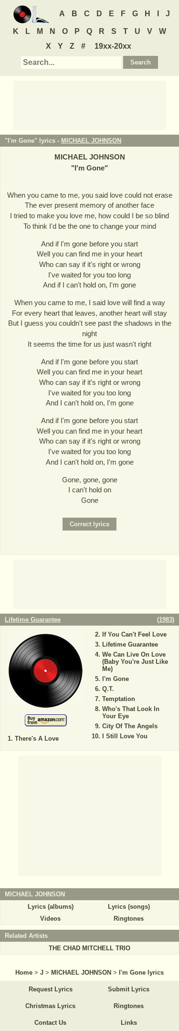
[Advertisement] (89, 104)
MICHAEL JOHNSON (91, 140)
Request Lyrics (51, 989)
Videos (50, 918)
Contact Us (50, 1022)
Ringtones (129, 918)
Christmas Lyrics (50, 1006)
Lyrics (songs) (129, 906)
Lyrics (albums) (51, 906)
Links (129, 1022)
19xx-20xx (113, 46)
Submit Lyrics (128, 989)
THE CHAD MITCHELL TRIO (89, 948)
